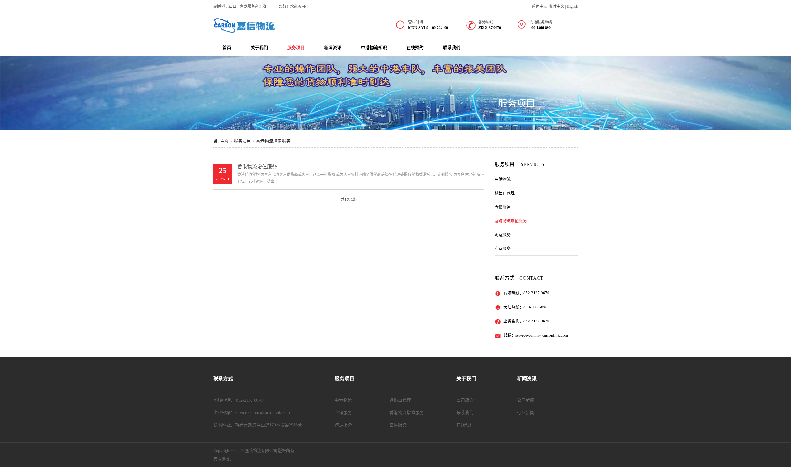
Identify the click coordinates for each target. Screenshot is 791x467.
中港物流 (503, 179)
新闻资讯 (332, 47)
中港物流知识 (374, 47)
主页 (224, 141)
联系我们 (451, 47)
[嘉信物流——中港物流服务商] (244, 33)
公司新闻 (525, 400)
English (572, 6)
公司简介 (465, 400)
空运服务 (503, 248)
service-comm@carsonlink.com (541, 335)
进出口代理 (505, 193)
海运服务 (503, 234)
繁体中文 (556, 6)
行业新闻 (525, 412)
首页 (226, 47)
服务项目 (296, 47)
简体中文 (539, 6)
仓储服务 (503, 207)
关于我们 (259, 47)
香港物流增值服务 (273, 141)
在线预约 (415, 47)
